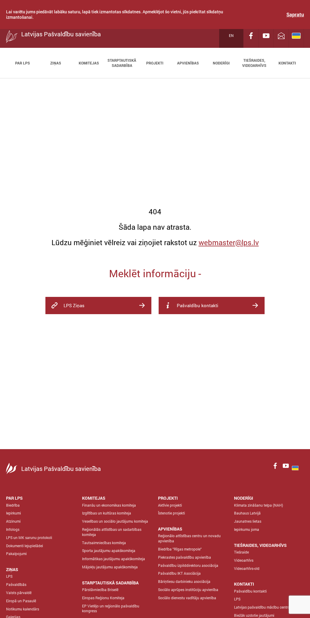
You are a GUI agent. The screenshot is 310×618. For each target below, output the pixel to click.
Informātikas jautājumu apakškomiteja (113, 558)
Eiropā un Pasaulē (21, 600)
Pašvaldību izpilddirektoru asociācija (188, 565)
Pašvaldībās (16, 584)
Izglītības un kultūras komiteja (106, 513)
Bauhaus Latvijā (247, 513)
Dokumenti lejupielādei (24, 545)
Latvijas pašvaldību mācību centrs (262, 607)
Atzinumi (13, 521)
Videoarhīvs (243, 560)
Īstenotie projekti (171, 513)
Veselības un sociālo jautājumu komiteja (115, 521)
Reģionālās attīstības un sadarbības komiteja (111, 532)
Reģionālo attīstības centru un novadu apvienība (189, 538)
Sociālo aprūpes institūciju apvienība (188, 589)
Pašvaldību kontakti (250, 591)
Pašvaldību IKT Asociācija (179, 573)
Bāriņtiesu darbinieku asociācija (184, 581)
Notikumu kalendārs (22, 608)
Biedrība (13, 505)
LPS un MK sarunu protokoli (29, 537)
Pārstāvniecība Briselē (100, 589)
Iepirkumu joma (246, 529)
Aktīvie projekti (170, 505)
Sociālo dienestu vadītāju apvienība (187, 597)
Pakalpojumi (16, 553)
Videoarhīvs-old (246, 568)
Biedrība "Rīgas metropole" (180, 549)
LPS (9, 576)
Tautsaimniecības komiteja (104, 542)
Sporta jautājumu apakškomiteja (108, 550)
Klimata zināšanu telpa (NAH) (258, 505)
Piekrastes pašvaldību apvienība (184, 557)
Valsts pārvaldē (18, 592)
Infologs (12, 529)
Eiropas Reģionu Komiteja (103, 597)
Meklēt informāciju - (155, 273)
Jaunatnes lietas (247, 521)
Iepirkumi (13, 513)
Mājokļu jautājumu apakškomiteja (110, 566)
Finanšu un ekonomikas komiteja (109, 505)
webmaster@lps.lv (229, 242)
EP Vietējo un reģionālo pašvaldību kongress (110, 608)
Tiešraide (241, 552)
